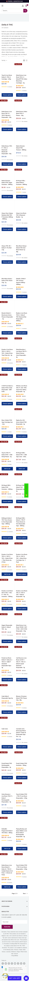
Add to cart (7, 468)
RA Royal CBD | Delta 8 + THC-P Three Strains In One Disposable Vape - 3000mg (20, 521)
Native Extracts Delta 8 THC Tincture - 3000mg (21, 148)
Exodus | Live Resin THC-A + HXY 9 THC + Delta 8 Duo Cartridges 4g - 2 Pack (21, 558)
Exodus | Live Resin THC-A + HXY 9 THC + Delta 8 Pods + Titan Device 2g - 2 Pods (7, 558)
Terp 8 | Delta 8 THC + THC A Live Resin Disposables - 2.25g (21, 867)
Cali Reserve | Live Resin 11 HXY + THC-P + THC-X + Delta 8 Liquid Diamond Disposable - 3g (21, 662)
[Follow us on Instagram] (9, 963)
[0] (26, 6)
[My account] (23, 6)
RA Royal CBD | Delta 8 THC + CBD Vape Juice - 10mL (21, 454)
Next (24, 893)
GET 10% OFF (14, 978)
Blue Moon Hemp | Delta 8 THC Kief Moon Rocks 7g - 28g (21, 248)
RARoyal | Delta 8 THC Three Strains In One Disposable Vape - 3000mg (7, 521)
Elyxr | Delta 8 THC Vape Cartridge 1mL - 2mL (7, 422)
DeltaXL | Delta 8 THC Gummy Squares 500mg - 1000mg (21, 281)
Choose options (7, 95)
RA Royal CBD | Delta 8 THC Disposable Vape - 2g (21, 488)
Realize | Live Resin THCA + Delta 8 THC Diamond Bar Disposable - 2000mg (21, 316)
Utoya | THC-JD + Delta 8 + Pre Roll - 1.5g (7, 247)
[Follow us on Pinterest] (12, 963)
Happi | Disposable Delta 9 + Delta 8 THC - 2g (7, 627)
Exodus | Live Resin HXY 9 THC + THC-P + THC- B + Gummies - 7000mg (7, 593)
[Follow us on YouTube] (15, 963)
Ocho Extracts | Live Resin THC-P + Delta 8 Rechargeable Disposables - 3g (7, 798)
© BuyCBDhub (14, 955)
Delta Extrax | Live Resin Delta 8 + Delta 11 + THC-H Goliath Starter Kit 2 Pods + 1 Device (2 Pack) (7, 870)
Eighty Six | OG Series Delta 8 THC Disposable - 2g (21, 422)
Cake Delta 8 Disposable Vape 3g (7, 697)
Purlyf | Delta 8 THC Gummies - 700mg (21, 764)
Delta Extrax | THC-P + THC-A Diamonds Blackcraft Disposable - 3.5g (7, 149)
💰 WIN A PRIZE (26, 490)
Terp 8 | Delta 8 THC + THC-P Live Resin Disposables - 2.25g (21, 796)
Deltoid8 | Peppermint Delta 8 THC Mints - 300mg (7, 830)
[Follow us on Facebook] (3, 963)
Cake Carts (5, 728)
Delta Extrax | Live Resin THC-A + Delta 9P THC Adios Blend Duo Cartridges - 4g (21, 79)
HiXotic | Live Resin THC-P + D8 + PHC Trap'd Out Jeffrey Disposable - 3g (21, 388)
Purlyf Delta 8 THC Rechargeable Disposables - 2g (7, 765)
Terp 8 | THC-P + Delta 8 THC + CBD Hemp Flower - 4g (7, 454)
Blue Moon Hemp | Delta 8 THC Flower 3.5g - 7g (7, 280)
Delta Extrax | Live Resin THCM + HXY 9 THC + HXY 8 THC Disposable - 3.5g (21, 628)
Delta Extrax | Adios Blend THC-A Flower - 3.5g (21, 113)
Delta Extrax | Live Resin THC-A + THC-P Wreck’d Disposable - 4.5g (7, 114)
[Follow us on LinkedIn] (21, 963)
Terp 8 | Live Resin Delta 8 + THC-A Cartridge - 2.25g (7, 77)
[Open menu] (2, 5)
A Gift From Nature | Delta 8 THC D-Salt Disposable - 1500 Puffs (7, 388)
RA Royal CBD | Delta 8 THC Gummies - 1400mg (7, 487)
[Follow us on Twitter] (6, 963)
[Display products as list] (26, 60)
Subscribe (7, 926)
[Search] (25, 10)
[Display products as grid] (24, 60)
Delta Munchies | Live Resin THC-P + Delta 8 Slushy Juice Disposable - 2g (21, 353)
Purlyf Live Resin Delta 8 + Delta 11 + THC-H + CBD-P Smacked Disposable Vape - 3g (7, 662)
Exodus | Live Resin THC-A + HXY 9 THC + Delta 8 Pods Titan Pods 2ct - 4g (7, 352)
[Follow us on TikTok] (18, 963)
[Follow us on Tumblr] (24, 963)
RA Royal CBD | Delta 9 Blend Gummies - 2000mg (21, 182)
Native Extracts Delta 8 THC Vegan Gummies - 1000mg (7, 182)
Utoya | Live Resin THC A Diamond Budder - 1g (21, 215)
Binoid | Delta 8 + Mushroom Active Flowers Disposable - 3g (7, 315)
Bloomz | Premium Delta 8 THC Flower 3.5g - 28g (21, 698)
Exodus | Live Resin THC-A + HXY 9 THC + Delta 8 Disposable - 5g (21, 593)
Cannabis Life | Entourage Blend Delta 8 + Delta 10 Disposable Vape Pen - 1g (21, 732)
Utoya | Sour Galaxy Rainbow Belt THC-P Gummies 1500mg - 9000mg (7, 216)
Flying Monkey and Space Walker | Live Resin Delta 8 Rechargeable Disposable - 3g (21, 832)
